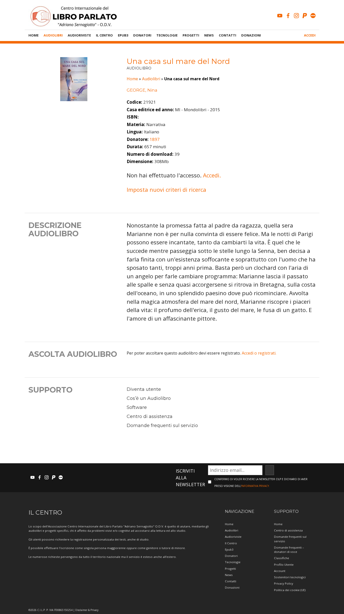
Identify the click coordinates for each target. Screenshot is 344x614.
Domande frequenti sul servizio (162, 425)
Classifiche (281, 558)
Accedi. (212, 175)
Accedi (310, 35)
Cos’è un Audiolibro (149, 398)
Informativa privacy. (255, 486)
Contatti (227, 35)
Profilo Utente (284, 564)
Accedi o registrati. (259, 353)
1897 (155, 139)
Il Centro (104, 35)
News (209, 35)
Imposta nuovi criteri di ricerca (166, 189)
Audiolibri (53, 35)
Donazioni (251, 35)
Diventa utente (144, 389)
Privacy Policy (283, 583)
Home (33, 35)
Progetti (191, 35)
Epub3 (123, 35)
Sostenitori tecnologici (290, 577)
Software (137, 407)
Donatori (142, 35)
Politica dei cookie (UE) (289, 590)
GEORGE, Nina (142, 90)
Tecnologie (167, 35)
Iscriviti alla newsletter (190, 477)
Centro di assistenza (150, 416)
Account (279, 571)
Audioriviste (79, 35)
